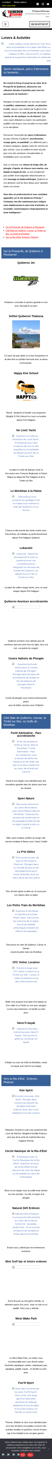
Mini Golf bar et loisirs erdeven (26, 1261)
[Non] (48, 1448)
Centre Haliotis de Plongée (26, 658)
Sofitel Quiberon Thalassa (26, 316)
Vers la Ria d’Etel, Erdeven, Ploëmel (22, 237)
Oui (22, 1455)
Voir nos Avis (8, 5)
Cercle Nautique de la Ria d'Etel (26, 1151)
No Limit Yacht (26, 430)
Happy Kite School (26, 373)
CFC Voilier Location (26, 962)
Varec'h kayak (26, 1022)
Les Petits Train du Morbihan (26, 905)
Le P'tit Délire (26, 851)
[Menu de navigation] (5, 24)
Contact (6, 2)
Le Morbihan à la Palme (26, 490)
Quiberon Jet (26, 262)
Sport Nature (26, 798)
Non (30, 1455)
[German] (4, 1455)
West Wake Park (26, 1318)
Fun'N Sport (26, 1382)
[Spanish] (15, 1455)
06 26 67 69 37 (39, 24)
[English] (10, 1455)
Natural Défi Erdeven (26, 1208)
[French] (19, 1455)
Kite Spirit (26, 1090)
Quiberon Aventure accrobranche (26, 601)
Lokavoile (26, 547)
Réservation (20, 2)
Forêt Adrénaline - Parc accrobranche (26, 734)
